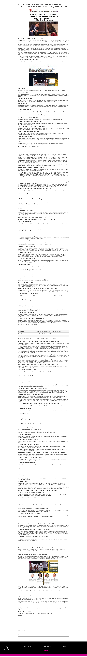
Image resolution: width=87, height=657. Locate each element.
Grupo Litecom (39, 1)
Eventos (56, 1)
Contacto (65, 1)
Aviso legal (25, 647)
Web (18, 634)
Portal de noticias (46, 650)
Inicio (30, 1)
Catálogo (48, 1)
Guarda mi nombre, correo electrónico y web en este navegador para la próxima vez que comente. (35, 637)
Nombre (19, 626)
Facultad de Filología (46, 647)
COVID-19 (64, 647)
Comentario (20, 615)
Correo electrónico (21, 630)
